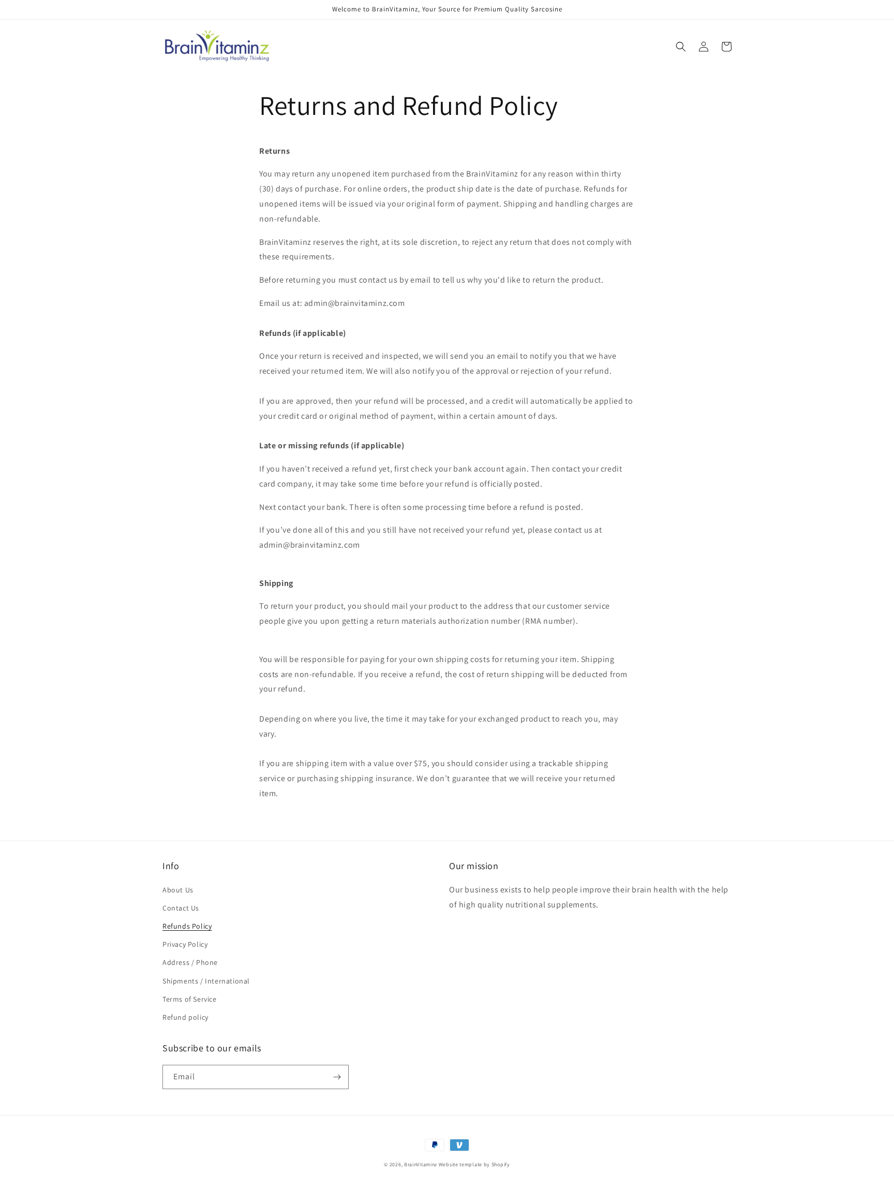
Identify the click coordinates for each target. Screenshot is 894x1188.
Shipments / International (206, 981)
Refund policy (185, 1017)
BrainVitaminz (420, 1164)
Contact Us (180, 908)
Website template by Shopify (474, 1164)
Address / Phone (190, 962)
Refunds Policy (187, 926)
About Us (177, 889)
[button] (680, 46)
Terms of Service (189, 999)
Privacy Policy (184, 944)
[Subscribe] (336, 1077)
